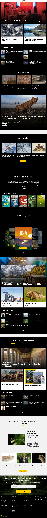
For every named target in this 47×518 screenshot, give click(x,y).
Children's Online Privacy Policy (5, 501)
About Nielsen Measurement (4, 504)
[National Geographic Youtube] (40, 498)
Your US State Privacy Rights (4, 500)
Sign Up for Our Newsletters (27, 504)
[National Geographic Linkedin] (41, 498)
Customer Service (26, 499)
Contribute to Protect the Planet (28, 505)
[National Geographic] (23, 1)
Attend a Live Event (14, 499)
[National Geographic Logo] (4, 516)
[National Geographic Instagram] (35, 498)
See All (23, 412)
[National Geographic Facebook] (36, 498)
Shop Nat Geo (14, 504)
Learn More (27, 387)
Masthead (13, 510)
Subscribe (13, 342)
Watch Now (23, 188)
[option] (9, 82)
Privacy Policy (2, 499)
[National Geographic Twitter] (38, 498)
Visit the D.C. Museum (15, 505)
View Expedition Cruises (7, 305)
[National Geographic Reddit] (45, 498)
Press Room (13, 511)
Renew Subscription (26, 500)
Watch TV (13, 506)
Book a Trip (13, 500)
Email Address (13, 484)
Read (4, 42)
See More (23, 67)
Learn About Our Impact (15, 507)
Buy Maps (13, 501)
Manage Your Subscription (27, 501)
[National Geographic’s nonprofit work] (23, 439)
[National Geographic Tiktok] (43, 498)
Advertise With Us (14, 512)
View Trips (27, 305)
